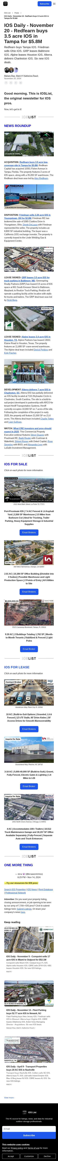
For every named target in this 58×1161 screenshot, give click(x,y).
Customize (29, 1156)
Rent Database (46, 889)
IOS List (7, 13)
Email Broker (29, 649)
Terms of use (33, 1148)
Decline (47, 1156)
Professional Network (15, 893)
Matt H (19, 76)
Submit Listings (24, 909)
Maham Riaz (9, 76)
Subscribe (44, 4)
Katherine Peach (31, 76)
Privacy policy (17, 1148)
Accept (11, 1156)
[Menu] (54, 3)
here (23, 912)
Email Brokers (29, 532)
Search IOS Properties (15, 889)
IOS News (32, 889)
